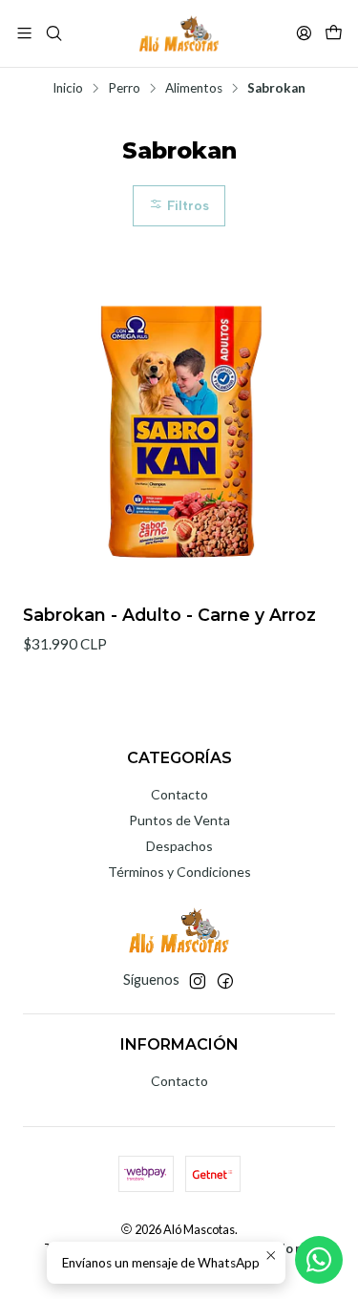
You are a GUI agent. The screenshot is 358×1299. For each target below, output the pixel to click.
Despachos (179, 846)
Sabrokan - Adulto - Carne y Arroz (169, 615)
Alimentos (193, 89)
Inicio (68, 89)
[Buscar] (53, 33)
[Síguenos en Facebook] (225, 980)
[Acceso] (304, 33)
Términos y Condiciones (179, 871)
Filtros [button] (186, 205)
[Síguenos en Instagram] (197, 980)
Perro (124, 89)
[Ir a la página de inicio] (179, 33)
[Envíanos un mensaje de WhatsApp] (319, 1260)
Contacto (179, 794)
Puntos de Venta (179, 820)
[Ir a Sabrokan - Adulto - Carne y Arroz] (179, 432)
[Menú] (24, 33)
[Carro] (334, 33)
